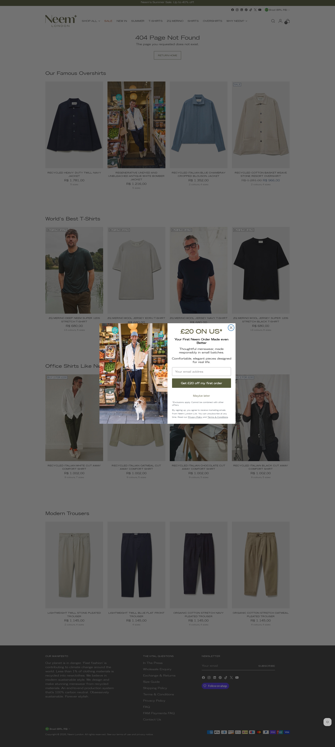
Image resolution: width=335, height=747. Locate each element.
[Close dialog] (231, 328)
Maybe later (201, 395)
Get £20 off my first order (201, 383)
